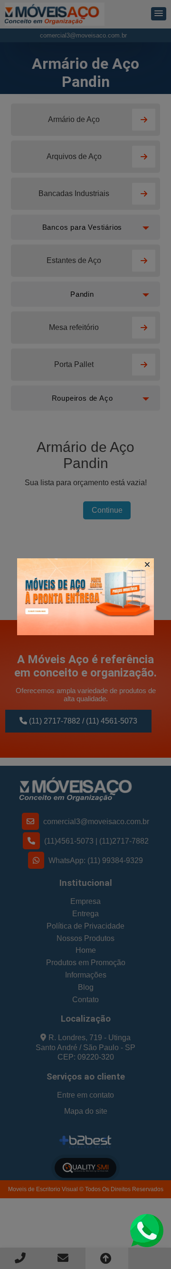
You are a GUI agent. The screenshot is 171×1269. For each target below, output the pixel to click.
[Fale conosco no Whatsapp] (147, 1230)
